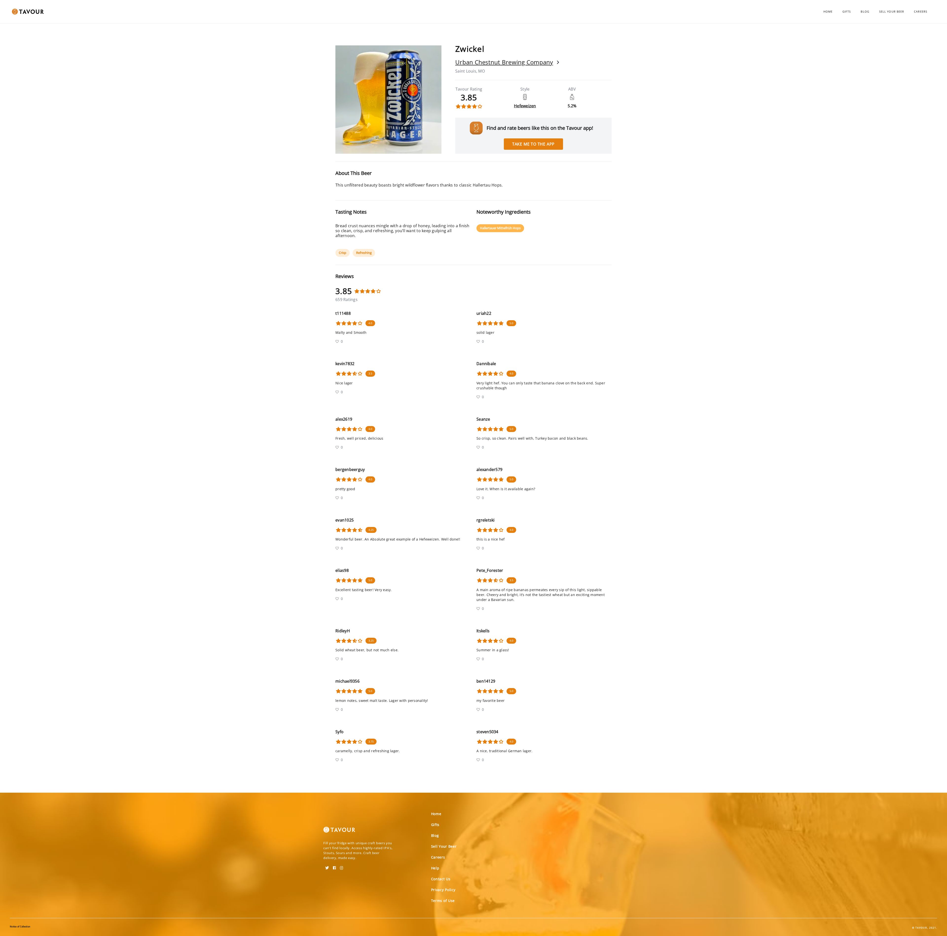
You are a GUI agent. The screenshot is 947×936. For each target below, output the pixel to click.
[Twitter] (327, 866)
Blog (865, 11)
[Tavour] (339, 832)
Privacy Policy (443, 889)
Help (435, 868)
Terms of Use (443, 900)
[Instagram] (341, 866)
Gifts (846, 11)
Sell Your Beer (891, 11)
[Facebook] (334, 866)
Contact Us (441, 879)
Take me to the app (533, 144)
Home (828, 11)
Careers (920, 11)
